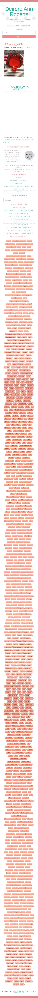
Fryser (18, 472)
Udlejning (21, 936)
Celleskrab (30, 346)
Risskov (24, 791)
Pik (28, 743)
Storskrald (15, 872)
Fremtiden (20, 463)
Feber (18, 424)
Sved (29, 878)
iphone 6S (16, 550)
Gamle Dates (29, 484)
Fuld (16, 478)
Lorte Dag (29, 620)
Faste (8, 424)
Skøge (7, 842)
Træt (7, 927)
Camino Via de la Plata (20, 346)
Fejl (29, 424)
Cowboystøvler (10, 355)
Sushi (19, 878)
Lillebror (15, 611)
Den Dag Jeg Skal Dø (12, 370)
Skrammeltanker (20, 833)
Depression (15, 373)
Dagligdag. (9, 358)
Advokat (21, 252)
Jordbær (30, 556)
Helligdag (21, 517)
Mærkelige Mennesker (11, 680)
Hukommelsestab (20, 529)
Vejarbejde (28, 954)
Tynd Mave (16, 930)
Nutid (15, 701)
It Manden (27, 550)
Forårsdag (11, 457)
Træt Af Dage (14, 927)
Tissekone (18, 915)
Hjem (31, 520)
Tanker (21, 897)
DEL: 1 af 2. (22, 222)
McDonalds (22, 644)
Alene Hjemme (13, 261)
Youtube (9, 978)
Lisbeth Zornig (16, 614)
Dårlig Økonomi (27, 400)
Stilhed (27, 866)
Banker (25, 280)
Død (15, 403)
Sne (28, 845)
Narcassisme (20, 683)
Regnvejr (23, 782)
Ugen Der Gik (9, 942)
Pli (12, 749)
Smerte (24, 842)
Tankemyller (14, 897)
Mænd (21, 677)
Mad (21, 638)
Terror (6, 906)
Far (19, 421)
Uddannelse (29, 933)
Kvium (8, 605)
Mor (24, 665)
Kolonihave (20, 587)
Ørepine (15, 984)
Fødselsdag (27, 481)
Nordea (29, 692)
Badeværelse (28, 277)
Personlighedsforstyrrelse (12, 740)
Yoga (31, 975)
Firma (30, 433)
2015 (13, 246)
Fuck (13, 475)
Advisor (15, 252)
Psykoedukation (27, 767)
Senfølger (29, 812)
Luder (23, 623)
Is (21, 550)
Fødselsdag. (7, 484)
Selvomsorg (26, 809)
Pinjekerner (23, 746)
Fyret (16, 481)
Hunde (7, 532)
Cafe (28, 340)
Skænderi (14, 839)
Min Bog (7, 656)
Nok (24, 692)
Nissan (19, 692)
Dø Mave (21, 406)
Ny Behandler (7, 704)
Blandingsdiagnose (27, 295)
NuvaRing (27, 701)
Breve (8, 325)
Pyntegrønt (27, 770)
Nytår (22, 707)
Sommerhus (17, 854)
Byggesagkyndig (27, 334)
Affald (29, 255)
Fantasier (14, 421)
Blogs (29, 304)
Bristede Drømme (15, 325)
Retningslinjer (24, 788)
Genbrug (17, 487)
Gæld (12, 514)
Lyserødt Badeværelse (11, 629)
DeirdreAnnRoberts (11, 210)
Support (13, 878)
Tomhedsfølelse (14, 918)
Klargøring (25, 581)
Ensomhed (22, 412)
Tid (29, 909)
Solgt (11, 851)
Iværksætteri (16, 553)
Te (5, 903)
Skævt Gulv (29, 839)
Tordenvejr (30, 918)
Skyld (21, 836)
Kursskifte (9, 602)
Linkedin (9, 614)
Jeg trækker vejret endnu (19, 180)
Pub (21, 770)
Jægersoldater (16, 568)
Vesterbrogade (28, 960)
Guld (19, 511)
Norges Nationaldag (12, 695)
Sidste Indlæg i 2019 (23, 230)
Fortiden (28, 451)
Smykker (15, 845)
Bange (14, 280)
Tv (20, 927)
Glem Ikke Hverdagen (21, 493)
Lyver (25, 629)
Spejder (27, 860)
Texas (19, 906)
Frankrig (17, 460)
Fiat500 (21, 430)
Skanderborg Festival (13, 830)
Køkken (7, 608)
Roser (14, 794)
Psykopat (16, 770)
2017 (24, 246)
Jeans (29, 553)
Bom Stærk (11, 316)
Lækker (19, 632)
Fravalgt (23, 460)
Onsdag (16, 719)
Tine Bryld (7, 915)
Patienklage (28, 731)
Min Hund (30, 656)
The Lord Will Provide (28, 906)
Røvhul (25, 794)
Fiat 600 (27, 430)
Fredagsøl (7, 463)
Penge (18, 734)
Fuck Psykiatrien (8, 478)
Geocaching (19, 490)
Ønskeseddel (28, 981)
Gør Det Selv (24, 514)
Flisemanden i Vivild (17, 439)
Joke (20, 556)
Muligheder (29, 671)
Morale (29, 665)
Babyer (7, 277)
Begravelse (7, 286)
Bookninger (18, 316)
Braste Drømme (23, 322)
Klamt (18, 581)
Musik (13, 674)
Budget (20, 331)
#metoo (8, 240)
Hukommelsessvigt (10, 529)
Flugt (29, 439)
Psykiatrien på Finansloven (13, 761)
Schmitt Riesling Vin (22, 800)
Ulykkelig (22, 942)
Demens (25, 367)
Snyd (31, 848)
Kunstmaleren (21, 599)
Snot (20, 848)
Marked (15, 644)
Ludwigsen (29, 623)
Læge (6, 632)
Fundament (9, 481)
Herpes (6, 520)
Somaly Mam (23, 851)
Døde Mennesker (22, 403)
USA (21, 948)
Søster (9, 891)
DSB (17, 391)
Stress (21, 872)
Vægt (17, 969)
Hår (30, 535)
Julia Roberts (15, 565)
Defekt (13, 367)
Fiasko (15, 430)
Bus (20, 334)
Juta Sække (28, 565)
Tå (27, 930)
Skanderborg (25, 827)
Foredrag (14, 448)
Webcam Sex (8, 972)
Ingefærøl (27, 541)
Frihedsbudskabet (27, 466)
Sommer (30, 851)
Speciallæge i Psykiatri (18, 860)
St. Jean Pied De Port (20, 863)
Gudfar (7, 511)
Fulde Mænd (22, 478)
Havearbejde (13, 517)
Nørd (31, 710)
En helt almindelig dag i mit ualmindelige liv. (19, 186)
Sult (31, 875)
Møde (14, 683)
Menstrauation (8, 650)
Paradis (7, 731)
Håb (25, 535)
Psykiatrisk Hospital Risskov (11, 764)
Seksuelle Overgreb (26, 803)
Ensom (15, 412)
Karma (30, 571)
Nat (32, 686)
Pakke (19, 728)
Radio (14, 776)
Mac (9, 638)
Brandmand (8, 322)
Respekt (30, 785)
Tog (31, 915)
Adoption (29, 249)
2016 (18, 246)
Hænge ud (10, 538)
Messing (8, 653)
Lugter (13, 626)
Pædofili (29, 773)
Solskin (16, 851)
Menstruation (16, 650)
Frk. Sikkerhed (28, 469)
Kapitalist (7, 571)
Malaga (19, 641)
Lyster (20, 629)
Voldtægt (15, 966)
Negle (14, 689)
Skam (10, 827)
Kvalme (22, 602)
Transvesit (30, 921)
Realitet (15, 779)
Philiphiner (22, 740)
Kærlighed (21, 605)
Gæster (17, 514)
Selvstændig (15, 812)
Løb (31, 632)
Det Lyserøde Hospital (9, 379)
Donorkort (23, 385)
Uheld (16, 942)
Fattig (13, 424)
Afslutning (30, 258)
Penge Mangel (26, 734)
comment (28, 47)
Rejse (29, 782)
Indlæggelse (19, 541)
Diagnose (18, 379)
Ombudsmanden (15, 713)
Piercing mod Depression (13, 743)
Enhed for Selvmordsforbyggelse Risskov (23, 409)
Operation (23, 719)
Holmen (21, 523)
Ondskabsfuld (15, 716)
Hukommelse (25, 526)
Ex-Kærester (15, 415)
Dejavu (18, 367)
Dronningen (30, 385)
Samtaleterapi (17, 797)
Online (28, 716)
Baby (29, 274)
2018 (29, 246)
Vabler (26, 951)
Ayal (18, 274)
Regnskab (16, 782)
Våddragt (27, 966)
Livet (23, 614)
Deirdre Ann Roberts (19, 11)
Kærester (14, 605)
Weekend (16, 972)
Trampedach (22, 921)
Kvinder (28, 602)
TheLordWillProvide (11, 909)
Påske (15, 773)
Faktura (19, 418)
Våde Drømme (10, 969)
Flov (24, 439)
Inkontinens (22, 544)
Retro (31, 788)
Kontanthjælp (28, 590)
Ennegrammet (8, 412)
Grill (16, 505)
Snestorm (7, 848)
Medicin (28, 644)
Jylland (8, 568)
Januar (23, 553)
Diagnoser (25, 379)
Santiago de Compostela (10, 800)
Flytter (18, 442)
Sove (11, 857)
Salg (10, 797)
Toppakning (22, 918)
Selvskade (8, 812)
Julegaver (9, 562)
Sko (27, 830)
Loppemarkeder (10, 620)
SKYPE (7, 839)
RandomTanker (8, 779)
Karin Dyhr (24, 571)
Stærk (20, 875)
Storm (8, 872)
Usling (6, 951)
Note (22, 698)
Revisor (8, 791)
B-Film (23, 274)
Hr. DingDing (11, 526)
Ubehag (15, 933)
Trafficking (7, 921)
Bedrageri (22, 283)
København (28, 605)
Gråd (8, 508)
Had (31, 514)
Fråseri (23, 472)
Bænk (19, 337)
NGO (14, 692)
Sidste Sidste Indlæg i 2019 (23, 227)
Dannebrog (8, 361)
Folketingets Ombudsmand (25, 445)
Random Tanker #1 (21, 225)
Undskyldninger (10, 948)
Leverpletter (28, 608)
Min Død (13, 656)
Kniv (8, 584)
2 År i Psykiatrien (21, 240)
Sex (7, 821)
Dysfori (23, 394)
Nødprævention (24, 710)
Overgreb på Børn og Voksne (18, 725)
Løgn (14, 635)
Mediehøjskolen (8, 647)
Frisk (16, 469)
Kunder (13, 599)
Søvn (14, 891)
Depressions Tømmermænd (26, 373)
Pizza (29, 746)
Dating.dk (14, 364)
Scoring (9, 803)
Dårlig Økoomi (8, 403)
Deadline (28, 364)
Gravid (18, 502)
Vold (9, 966)
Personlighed (28, 737)
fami (25, 418)
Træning (30, 924)
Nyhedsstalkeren (29, 704)
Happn (6, 517)
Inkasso (15, 544)
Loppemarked (25, 617)
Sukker (25, 875)
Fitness (13, 436)
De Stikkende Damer (12, 376)
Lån (30, 629)
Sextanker (13, 821)
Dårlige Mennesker (10, 397)
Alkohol (20, 261)
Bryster (29, 325)
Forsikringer (30, 448)
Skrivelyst (28, 833)
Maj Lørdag (19, 183)
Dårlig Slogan (10, 400)
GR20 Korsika (11, 502)
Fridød (13, 466)
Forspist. (9, 451)
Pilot (17, 746)
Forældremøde (25, 457)
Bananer (8, 280)
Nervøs (29, 689)
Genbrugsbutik (25, 487)
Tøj (31, 930)
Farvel (30, 421)
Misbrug (23, 659)
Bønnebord (10, 340)
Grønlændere (27, 508)
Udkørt (15, 936)
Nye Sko (15, 704)
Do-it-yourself (29, 382)
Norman (27, 695)
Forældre (18, 457)
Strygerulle (27, 872)
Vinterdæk (28, 963)
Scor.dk (30, 800)
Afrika (12, 258)
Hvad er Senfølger (21, 532)
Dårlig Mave (19, 397)
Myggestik (19, 674)
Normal (21, 695)
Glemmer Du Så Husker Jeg (12, 496)
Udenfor (9, 936)
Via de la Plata (10, 963)
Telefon (16, 903)
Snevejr (14, 848)
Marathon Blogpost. (27, 210)
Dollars (16, 385)
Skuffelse (15, 836)
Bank (19, 280)
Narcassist (28, 683)
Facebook (30, 415)
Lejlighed (21, 608)
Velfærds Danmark (21, 957)
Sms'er (29, 842)
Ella (6, 409)
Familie (30, 418)
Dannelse (15, 361)
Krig (29, 593)
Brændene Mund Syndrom (24, 328)
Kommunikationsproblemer (11, 590)
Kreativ (23, 593)
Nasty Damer (25, 686)
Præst (21, 755)
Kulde (7, 599)
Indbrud (28, 538)
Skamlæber (17, 827)
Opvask (21, 722)
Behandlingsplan (23, 286)
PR (13, 752)
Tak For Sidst (15, 894)
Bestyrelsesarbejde (10, 289)
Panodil (24, 728)
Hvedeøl (8, 535)
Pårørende (8, 773)
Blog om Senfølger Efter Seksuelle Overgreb (16, 304)
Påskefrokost (22, 773)
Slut (12, 842)
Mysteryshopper (27, 674)
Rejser (6, 785)
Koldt (14, 587)
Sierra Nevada (28, 821)
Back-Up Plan (15, 277)
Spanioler (24, 857)
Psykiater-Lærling (14, 758)
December (7, 367)
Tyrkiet (22, 930)
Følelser (14, 484)
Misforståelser (9, 662)
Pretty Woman (20, 752)
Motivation (7, 671)
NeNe (24, 689)
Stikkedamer (11, 866)
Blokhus (8, 307)
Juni (22, 565)
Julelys (15, 562)
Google (29, 499)
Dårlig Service (28, 397)
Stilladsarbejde (9, 869)
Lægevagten (12, 632)
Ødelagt (27, 978)
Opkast (7, 722)
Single (13, 824)
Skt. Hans (9, 836)
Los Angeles (8, 623)
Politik (24, 749)
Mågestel (10, 677)
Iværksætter (9, 553)
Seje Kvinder (16, 803)
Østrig (22, 984)
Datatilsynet (29, 361)
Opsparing (14, 722)
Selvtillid (22, 812)
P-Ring (13, 728)
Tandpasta (30, 894)
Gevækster (27, 490)
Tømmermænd (8, 933)
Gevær (12, 493)
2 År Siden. (19, 192)
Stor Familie (29, 869)
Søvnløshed (27, 891)
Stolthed (22, 869)
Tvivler (29, 927)
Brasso (15, 322)
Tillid (23, 912)
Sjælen (24, 824)
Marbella (9, 644)
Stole (16, 869)
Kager (28, 568)
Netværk (8, 692)
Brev (30, 322)
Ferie (14, 427)
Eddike (27, 406)
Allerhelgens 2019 (28, 261)
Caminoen (21, 343)
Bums (26, 331)
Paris (13, 731)
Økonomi (16, 981)
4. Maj (29, 240)
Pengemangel (9, 737)
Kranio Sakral (16, 593)
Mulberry (22, 671)
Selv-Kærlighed (27, 806)
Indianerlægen (11, 541)
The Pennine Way (22, 909)
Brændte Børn (13, 331)
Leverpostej (8, 611)
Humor (28, 529)
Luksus (18, 626)
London (10, 617)
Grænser (13, 508)
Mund (8, 674)
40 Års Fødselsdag (10, 243)
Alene (6, 261)
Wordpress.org (17, 975)
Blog (25, 298)
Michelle (19, 653)
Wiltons (29, 972)
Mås (16, 677)
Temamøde (29, 903)
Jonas (25, 556)
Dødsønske (14, 406)
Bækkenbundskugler (10, 337)
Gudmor (13, 511)
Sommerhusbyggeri (26, 854)
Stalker (29, 863)
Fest (19, 427)
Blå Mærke (7, 310)
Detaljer (28, 376)
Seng (24, 818)
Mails (14, 641)
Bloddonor (18, 298)
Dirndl (12, 382)
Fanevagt (7, 421)
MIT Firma (22, 662)
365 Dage (29, 243)
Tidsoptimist (10, 912)
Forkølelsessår (22, 448)
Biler (17, 292)
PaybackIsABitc (11, 734)
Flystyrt (7, 442)
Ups (17, 948)
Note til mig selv (29, 698)
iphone (9, 550)
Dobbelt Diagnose (8, 385)
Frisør (21, 469)
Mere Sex (30, 650)
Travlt (7, 924)
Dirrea (18, 382)
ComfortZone (17, 352)
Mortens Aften (28, 668)
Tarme (23, 900)
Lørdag (29, 635)
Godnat (7, 499)
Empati (11, 409)
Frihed (19, 466)
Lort (23, 620)
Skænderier (21, 839)
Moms (19, 665)
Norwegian (16, 698)
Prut (16, 755)
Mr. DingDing (15, 671)
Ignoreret (22, 538)
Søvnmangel (7, 894)
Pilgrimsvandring (9, 746)
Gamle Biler (21, 484)
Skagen (30, 824)
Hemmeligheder (29, 517)
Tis (12, 915)
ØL (22, 981)
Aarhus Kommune (15, 249)
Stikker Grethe (20, 866)
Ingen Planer (8, 544)
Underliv (23, 945)
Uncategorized (8, 945)
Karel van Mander (15, 571)
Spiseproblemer (10, 863)
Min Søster (16, 659)
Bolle (31, 313)
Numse (9, 701)
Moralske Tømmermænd (11, 668)
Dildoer (6, 382)
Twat (6, 930)
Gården (29, 511)
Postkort (8, 752)
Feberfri (24, 424)
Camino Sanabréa (8, 346)
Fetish (9, 430)
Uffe (21, 939)
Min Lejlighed (8, 659)
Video (17, 963)
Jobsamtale (13, 556)
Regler (30, 779)
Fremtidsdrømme (28, 463)
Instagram (30, 544)
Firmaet (7, 436)
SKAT (22, 830)
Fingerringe (23, 433)
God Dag (28, 496)
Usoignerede (13, 951)
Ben (31, 286)
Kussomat (16, 602)
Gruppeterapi (28, 505)
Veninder (29, 957)
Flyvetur (29, 442)
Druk (6, 388)
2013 (8, 246)
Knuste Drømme (15, 584)
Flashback (29, 436)
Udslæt (15, 939)
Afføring (6, 258)
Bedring (29, 283)
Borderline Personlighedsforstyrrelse (14, 319)
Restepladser (15, 788)
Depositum (8, 373)
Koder (28, 584)
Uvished (20, 951)
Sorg (6, 857)
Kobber (22, 584)
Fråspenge (30, 472)
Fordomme (7, 448)
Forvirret (24, 454)
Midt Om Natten (27, 653)
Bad (21, 277)
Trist (11, 924)
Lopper (17, 620)
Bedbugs (15, 283)
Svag (24, 878)
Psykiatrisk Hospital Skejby (25, 764)
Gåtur (6, 514)
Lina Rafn (29, 611)
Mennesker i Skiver (28, 647)
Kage (23, 568)
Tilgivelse (17, 912)
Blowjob (28, 307)
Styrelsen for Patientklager (10, 875)
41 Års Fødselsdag (20, 243)
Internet (15, 547)
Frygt (13, 472)
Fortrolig (8, 454)
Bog (12, 313)
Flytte (13, 442)
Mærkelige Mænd (22, 680)
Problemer (28, 752)
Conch (31, 352)
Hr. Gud (18, 526)
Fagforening (7, 418)
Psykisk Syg (9, 767)
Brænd (14, 328)
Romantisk (8, 794)
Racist (8, 776)
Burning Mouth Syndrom (11, 334)
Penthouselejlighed (19, 737)
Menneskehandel (17, 647)
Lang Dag (14, 608)
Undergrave (16, 945)
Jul (15, 559)
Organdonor (28, 722)
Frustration (7, 472)
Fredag (29, 460)
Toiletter (6, 918)
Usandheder (27, 948)
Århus (15, 978)
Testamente (12, 906)
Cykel (17, 355)
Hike (12, 520)
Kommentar (28, 587)
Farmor (24, 421)
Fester (24, 427)
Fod (7, 445)
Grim (21, 505)
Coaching (29, 349)
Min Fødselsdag (21, 656)
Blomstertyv (22, 307)
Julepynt (22, 562)
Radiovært (20, 776)
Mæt (29, 680)
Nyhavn (21, 704)
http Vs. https (19, 189)
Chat (8, 349)
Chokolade (21, 349)
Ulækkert (29, 942)
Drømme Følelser (29, 388)
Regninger (9, 782)
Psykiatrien (23, 758)
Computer (25, 352)
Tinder (28, 912)
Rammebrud (27, 776)
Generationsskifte (10, 490)
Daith (16, 358)
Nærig (17, 710)
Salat (31, 794)
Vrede (21, 966)
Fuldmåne (30, 478)
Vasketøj (21, 954)
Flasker (8, 439)
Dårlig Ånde (18, 400)
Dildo (32, 379)
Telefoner (22, 903)
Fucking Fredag (27, 475)
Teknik (10, 903)
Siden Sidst (20, 821)
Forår (30, 454)
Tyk (10, 930)
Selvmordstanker (18, 809)
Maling (30, 641)
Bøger (24, 337)
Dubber (22, 391)
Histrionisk (25, 520)
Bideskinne (29, 289)
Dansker (22, 361)
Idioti (16, 538)
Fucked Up (19, 475)
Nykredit (8, 707)
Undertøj (30, 945)
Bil (13, 292)
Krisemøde (7, 596)
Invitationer (28, 547)
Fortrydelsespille (16, 454)
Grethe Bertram (10, 505)
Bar (30, 280)
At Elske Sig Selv (10, 274)
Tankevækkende (16, 900)
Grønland (20, 508)
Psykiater (27, 755)
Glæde (22, 496)
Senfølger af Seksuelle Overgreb (18, 815)
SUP (8, 878)
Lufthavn (7, 626)
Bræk (9, 328)
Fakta (14, 418)
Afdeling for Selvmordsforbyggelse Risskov (16, 255)
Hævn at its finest (27, 233)
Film (17, 433)
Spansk (30, 857)
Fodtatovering (14, 445)
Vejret (7, 957)
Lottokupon (16, 623)
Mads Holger (7, 641)
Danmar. (21, 358)
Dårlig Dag (30, 394)
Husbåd (13, 532)
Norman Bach (8, 698)
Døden (30, 403)
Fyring (21, 481)
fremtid (13, 463)
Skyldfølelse (28, 836)
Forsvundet (16, 451)
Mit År (7, 665)
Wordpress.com (8, 975)
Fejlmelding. (7, 427)
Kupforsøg (29, 599)
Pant (30, 728)
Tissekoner (25, 915)
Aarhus (7, 249)
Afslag (23, 258)
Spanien (17, 857)
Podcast (18, 749)
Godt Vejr (14, 499)
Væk (23, 969)
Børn (16, 340)
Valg (31, 951)
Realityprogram (23, 779)
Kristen (13, 596)
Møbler (8, 683)
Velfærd (12, 957)
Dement (31, 367)
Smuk (9, 845)
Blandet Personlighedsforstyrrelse (13, 295)
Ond (9, 716)
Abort (23, 249)
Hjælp (15, 523)
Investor (21, 547)
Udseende (9, 939)
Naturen (8, 689)
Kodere (8, 587)
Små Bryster (22, 845)
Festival (30, 427)
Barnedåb (9, 283)
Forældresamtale (9, 460)
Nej (19, 689)
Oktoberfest (7, 713)
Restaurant (7, 788)
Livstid (28, 614)
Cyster (22, 355)
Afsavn (18, 258)
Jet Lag (6, 556)
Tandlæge (23, 894)
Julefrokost (28, 559)
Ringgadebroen (16, 791)
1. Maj (14, 240)
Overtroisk (29, 725)
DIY (22, 382)
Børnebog (22, 340)
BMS (31, 310)
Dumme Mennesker (15, 394)
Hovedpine (28, 523)
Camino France (29, 343)
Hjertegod (9, 523)
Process (10, 755)
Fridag (8, 466)
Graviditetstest (26, 502)
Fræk (8, 475)
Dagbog (28, 355)
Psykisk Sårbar (18, 767)
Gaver (11, 487)
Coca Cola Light (8, 352)
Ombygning (24, 713)
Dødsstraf (7, 406)
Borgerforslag (27, 319)
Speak (9, 860)
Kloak (31, 581)
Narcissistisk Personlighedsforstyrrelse (12, 686)
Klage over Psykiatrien (9, 581)
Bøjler (30, 337)
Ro (29, 791)
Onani (31, 713)
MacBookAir (15, 638)
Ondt (22, 716)
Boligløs (25, 313)
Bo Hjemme (18, 313)
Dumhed (6, 394)
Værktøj (28, 969)
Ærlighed (21, 978)
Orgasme (7, 725)
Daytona (21, 364)
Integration (8, 547)
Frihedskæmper (9, 469)
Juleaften (21, 559)
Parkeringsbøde (20, 731)
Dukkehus (29, 391)
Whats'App (23, 972)
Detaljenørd (21, 376)
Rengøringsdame (21, 785)
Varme (15, 954)
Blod (12, 298)
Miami (14, 653)
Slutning (18, 842)
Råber (19, 794)
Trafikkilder (14, 921)
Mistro (16, 662)
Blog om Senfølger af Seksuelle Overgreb (18, 301)
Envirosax (30, 412)
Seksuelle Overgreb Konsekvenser (14, 806)
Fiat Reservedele (9, 433)
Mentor (23, 650)
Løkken (19, 635)
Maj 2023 (19, 177)
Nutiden (20, 701)
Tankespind (7, 900)
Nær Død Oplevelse (9, 710)
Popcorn (30, 749)
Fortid (22, 451)
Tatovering (30, 900)
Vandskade (9, 954)
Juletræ (28, 562)
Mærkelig (27, 677)
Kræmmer (20, 596)
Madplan (27, 638)
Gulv (24, 511)
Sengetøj (30, 818)
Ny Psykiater (15, 707)
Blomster (15, 307)
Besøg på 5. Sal (20, 289)
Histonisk (18, 520)
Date (9, 364)
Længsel (26, 632)
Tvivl (24, 927)
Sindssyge (7, 824)
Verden (20, 960)
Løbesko (8, 635)
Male (25, 641)
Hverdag (14, 535)
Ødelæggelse (9, 981)
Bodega (6, 313)
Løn (24, 635)
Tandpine (7, 897)
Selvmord (10, 809)
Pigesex (23, 743)
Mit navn (29, 662)
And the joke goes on (21, 219)
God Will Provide (22, 499)
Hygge (20, 535)
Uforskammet (27, 939)
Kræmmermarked (28, 596)
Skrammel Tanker (10, 833)
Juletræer (8, 565)
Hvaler (29, 532)
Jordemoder (9, 559)
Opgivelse (30, 719)
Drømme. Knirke (19, 388)
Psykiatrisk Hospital (25, 761)
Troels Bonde (22, 924)
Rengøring (13, 785)
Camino (14, 343)
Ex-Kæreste (7, 415)
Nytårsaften (28, 707)
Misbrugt (29, 659)
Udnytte (28, 936)
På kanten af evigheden (22, 216)
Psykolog (9, 770)
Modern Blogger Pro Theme (21, 991)
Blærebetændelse (23, 310)
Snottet (25, 848)
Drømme (11, 388)
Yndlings (25, 975)
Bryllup (23, 325)
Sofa (6, 851)
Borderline (26, 316)
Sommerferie (9, 854)
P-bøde (7, 728)
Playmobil (7, 749)
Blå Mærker (14, 310)
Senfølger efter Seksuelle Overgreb (12, 818)
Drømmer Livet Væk (10, 391)
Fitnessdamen (21, 436)
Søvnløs (20, 891)
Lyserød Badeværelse (27, 626)
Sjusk (19, 824)
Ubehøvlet (22, 933)
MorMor (20, 668)
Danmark (28, 358)
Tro (16, 924)
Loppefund (17, 617)
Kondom (21, 590)
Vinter (22, 963)
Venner (14, 960)
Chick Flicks (14, 349)
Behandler (15, 286)
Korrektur (9, 593)
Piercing (28, 740)
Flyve (24, 442)
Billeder (22, 292)
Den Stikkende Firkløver (24, 370)
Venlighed (8, 960)
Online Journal (8, 719)
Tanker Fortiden (29, 897)
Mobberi (13, 665)
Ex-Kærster (23, 415)
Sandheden (25, 797)
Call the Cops (7, 343)
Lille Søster (22, 611)
